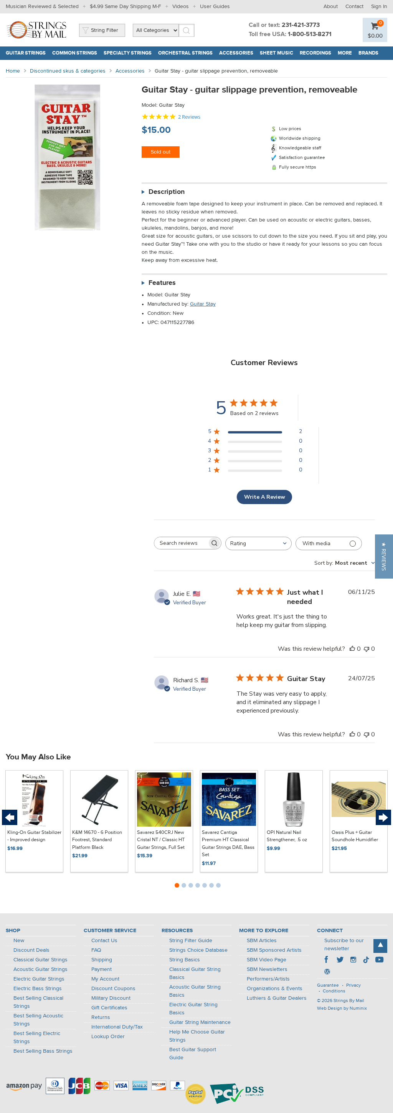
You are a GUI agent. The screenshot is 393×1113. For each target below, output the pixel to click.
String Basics (184, 960)
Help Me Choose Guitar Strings (197, 1036)
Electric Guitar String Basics (193, 1008)
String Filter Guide (190, 940)
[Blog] (327, 972)
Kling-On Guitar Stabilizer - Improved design (34, 836)
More (345, 53)
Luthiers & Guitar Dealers (277, 998)
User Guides (215, 6)
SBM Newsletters (267, 969)
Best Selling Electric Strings (36, 1037)
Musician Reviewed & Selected (42, 6)
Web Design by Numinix (342, 1008)
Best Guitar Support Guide (192, 1053)
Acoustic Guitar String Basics (195, 991)
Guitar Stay (203, 304)
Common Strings (74, 53)
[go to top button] (380, 946)
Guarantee (328, 985)
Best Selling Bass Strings (43, 1051)
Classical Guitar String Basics (195, 973)
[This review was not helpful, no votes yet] (366, 649)
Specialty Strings (128, 53)
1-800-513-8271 (310, 34)
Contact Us (104, 940)
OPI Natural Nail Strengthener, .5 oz (287, 836)
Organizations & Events (274, 988)
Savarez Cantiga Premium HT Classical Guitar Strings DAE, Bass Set (228, 844)
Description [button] (167, 192)
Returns (100, 1017)
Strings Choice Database (198, 950)
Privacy (353, 985)
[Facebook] (327, 960)
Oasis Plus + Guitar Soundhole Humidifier (355, 836)
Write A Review (264, 497)
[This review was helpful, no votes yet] (352, 649)
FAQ (96, 950)
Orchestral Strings (185, 53)
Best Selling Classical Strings (38, 1002)
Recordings (315, 53)
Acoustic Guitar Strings (40, 969)
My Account (105, 979)
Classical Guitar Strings (40, 960)
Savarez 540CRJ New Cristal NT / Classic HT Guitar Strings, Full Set (161, 840)
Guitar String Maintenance (200, 1022)
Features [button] (162, 282)
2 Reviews (189, 117)
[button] (384, 556)
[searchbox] (180, 543)
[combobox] (258, 543)
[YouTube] (379, 960)
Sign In (379, 6)
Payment (101, 969)
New (18, 940)
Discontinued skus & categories (68, 71)
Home (13, 71)
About (331, 6)
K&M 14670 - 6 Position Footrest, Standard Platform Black (97, 840)
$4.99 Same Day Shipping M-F (125, 6)
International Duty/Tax (117, 1027)
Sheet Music (276, 53)
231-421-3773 (301, 25)
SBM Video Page (266, 960)
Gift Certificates (109, 1007)
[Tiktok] (366, 960)
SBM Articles (262, 940)
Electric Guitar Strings (38, 979)
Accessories (236, 53)
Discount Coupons (113, 988)
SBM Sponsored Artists (274, 950)
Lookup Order (108, 1036)
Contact (354, 6)
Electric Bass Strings (37, 988)
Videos (180, 6)
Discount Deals (31, 950)
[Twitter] (340, 960)
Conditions (334, 991)
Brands (368, 53)
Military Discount (110, 998)
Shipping (101, 960)
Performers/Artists (268, 979)
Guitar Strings (26, 53)
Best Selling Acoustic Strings (38, 1020)
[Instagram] (353, 960)
